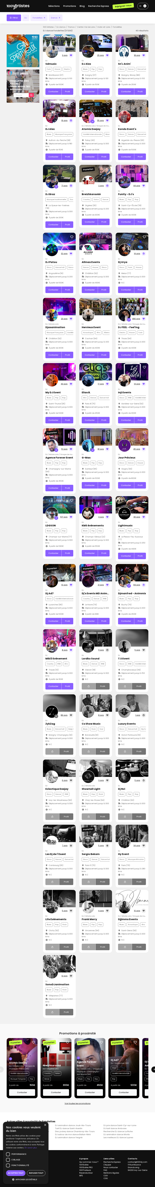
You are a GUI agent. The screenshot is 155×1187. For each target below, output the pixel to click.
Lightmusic (125, 525)
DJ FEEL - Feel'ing (128, 327)
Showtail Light (91, 789)
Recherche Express (98, 6)
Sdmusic (51, 64)
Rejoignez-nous (123, 6)
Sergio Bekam (91, 854)
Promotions (69, 6)
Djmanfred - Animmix (132, 593)
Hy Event (123, 854)
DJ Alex (86, 64)
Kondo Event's (127, 129)
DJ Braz (50, 194)
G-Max (86, 457)
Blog (82, 6)
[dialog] (25, 1153)
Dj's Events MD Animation (98, 593)
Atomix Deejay (91, 129)
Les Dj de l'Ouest (55, 854)
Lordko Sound (90, 658)
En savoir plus (31, 1147)
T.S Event (124, 658)
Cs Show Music (91, 724)
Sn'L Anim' (124, 64)
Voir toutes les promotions (78, 1103)
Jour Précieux (126, 457)
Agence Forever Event (59, 457)
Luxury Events (127, 724)
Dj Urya (122, 262)
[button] (25, 1179)
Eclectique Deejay (56, 789)
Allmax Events (91, 262)
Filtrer (15, 17)
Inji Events (124, 392)
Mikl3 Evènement (56, 658)
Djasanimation (55, 327)
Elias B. (86, 392)
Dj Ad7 (49, 593)
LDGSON (50, 525)
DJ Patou (51, 262)
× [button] (45, 1125)
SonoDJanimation (57, 984)
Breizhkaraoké (91, 194)
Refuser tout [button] (36, 1173)
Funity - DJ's (126, 194)
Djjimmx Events (128, 919)
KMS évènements (93, 525)
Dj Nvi (121, 789)
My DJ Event (53, 392)
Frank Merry (89, 919)
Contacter (53, 91)
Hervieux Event (91, 327)
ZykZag (50, 724)
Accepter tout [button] (15, 1173)
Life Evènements (55, 919)
